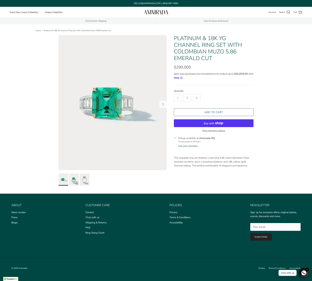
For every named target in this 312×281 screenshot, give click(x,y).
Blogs (14, 222)
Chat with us (92, 217)
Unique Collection (54, 12)
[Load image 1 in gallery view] (112, 102)
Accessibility (176, 222)
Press (14, 217)
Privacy (173, 212)
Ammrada (23, 268)
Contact (89, 212)
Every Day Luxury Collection (24, 12)
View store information (188, 146)
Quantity (179, 91)
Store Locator (18, 212)
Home (38, 30)
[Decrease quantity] (178, 98)
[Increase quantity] (197, 98)
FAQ (87, 227)
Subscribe (261, 237)
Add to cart (213, 112)
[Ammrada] (156, 12)
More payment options (213, 130)
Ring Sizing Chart (94, 232)
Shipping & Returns (96, 222)
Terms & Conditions (179, 217)
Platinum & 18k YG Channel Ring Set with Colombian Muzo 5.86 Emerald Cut (77, 30)
